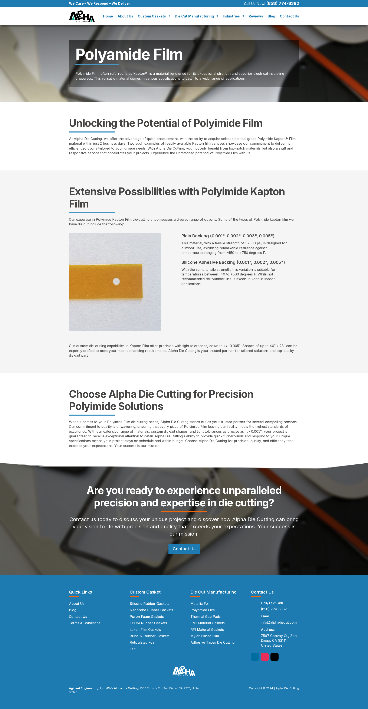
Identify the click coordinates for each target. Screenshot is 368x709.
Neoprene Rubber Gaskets (151, 610)
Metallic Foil (199, 603)
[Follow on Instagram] (265, 657)
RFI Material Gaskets (207, 629)
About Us (125, 16)
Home (108, 16)
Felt (132, 649)
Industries (231, 16)
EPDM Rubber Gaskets (148, 623)
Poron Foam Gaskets (147, 616)
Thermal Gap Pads (205, 616)
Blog (271, 16)
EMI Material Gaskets (207, 623)
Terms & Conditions (84, 623)
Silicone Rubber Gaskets (149, 603)
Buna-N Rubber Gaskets (150, 636)
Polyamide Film (202, 610)
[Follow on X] (274, 657)
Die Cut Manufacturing (194, 16)
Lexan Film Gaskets (145, 629)
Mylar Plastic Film (204, 636)
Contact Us (289, 16)
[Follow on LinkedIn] (255, 657)
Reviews (256, 16)
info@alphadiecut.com (279, 622)
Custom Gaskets (152, 16)
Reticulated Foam (143, 642)
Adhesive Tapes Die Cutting (212, 642)
